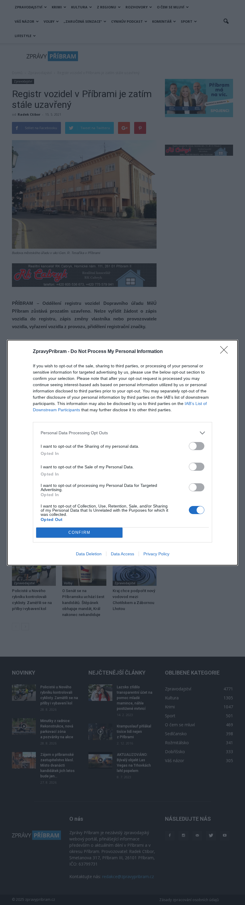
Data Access (122, 553)
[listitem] (122, 433)
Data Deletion (89, 553)
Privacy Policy (156, 553)
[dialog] (122, 452)
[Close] (226, 351)
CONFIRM (79, 532)
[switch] (196, 446)
